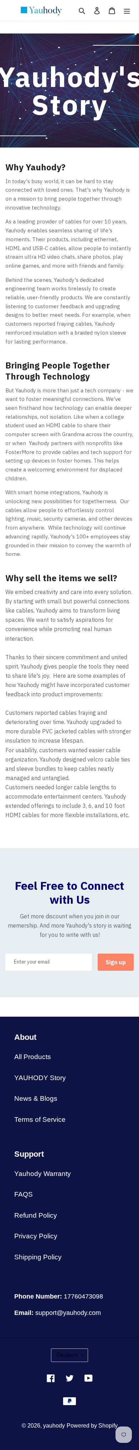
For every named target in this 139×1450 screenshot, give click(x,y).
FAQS (23, 1194)
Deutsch (67, 1355)
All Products (32, 1057)
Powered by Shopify (92, 1426)
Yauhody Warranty (42, 1173)
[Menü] (126, 10)
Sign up (115, 962)
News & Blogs (35, 1098)
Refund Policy (35, 1215)
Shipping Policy (38, 1257)
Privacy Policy (35, 1236)
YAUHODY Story (40, 1078)
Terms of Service (40, 1119)
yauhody (54, 1426)
